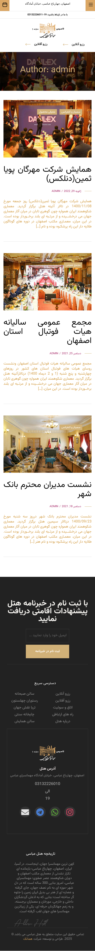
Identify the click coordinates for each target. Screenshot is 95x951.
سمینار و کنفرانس (70, 112)
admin (56, 191)
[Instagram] (69, 812)
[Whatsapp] (55, 812)
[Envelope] (25, 812)
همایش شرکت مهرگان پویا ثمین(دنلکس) (47, 174)
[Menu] (92, 4)
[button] (36, 44)
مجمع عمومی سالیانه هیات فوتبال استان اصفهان (47, 331)
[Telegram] (40, 812)
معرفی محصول (47, 112)
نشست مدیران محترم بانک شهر (47, 489)
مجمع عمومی (73, 265)
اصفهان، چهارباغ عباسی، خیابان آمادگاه (47, 3)
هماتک (28, 939)
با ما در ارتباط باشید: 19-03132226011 (47, 15)
